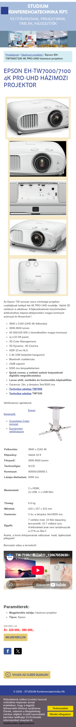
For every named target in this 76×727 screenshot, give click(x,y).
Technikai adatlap (20, 393)
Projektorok (12, 54)
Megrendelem (16, 637)
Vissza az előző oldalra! (30, 675)
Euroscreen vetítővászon (16, 430)
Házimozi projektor (32, 54)
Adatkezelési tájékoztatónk (18, 723)
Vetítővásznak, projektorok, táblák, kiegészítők (38, 14)
